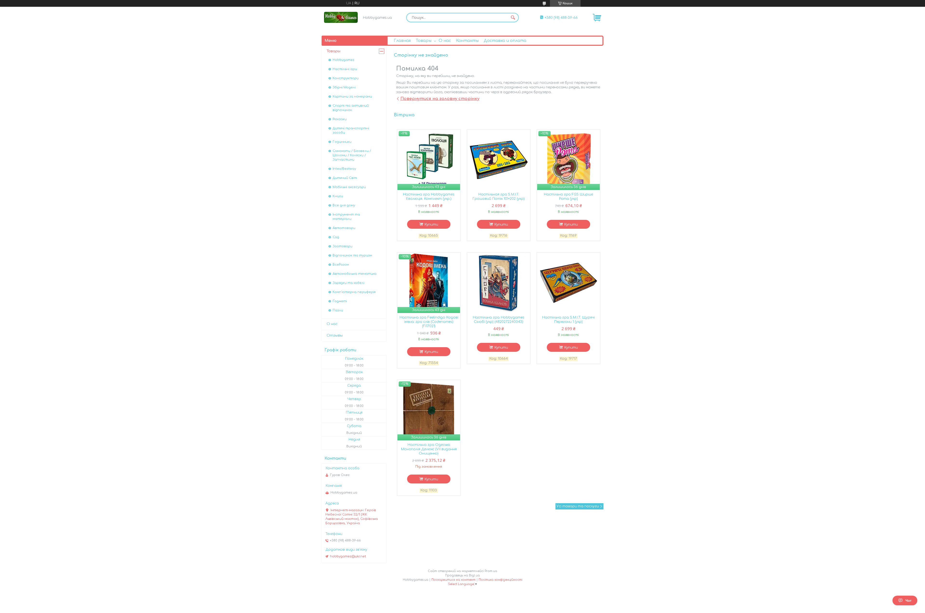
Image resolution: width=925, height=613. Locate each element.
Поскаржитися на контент (453, 579)
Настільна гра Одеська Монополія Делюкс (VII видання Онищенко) (429, 449)
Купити (431, 224)
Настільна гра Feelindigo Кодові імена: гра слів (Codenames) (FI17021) (428, 322)
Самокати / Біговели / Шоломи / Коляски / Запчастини (352, 155)
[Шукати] (513, 17)
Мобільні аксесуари (349, 187)
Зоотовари (342, 246)
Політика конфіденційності (500, 579)
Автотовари (344, 228)
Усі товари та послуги (577, 506)
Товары (423, 41)
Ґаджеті (340, 301)
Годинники (342, 141)
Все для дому (344, 205)
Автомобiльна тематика (355, 273)
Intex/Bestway (344, 168)
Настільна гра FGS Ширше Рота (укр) (568, 197)
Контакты (467, 41)
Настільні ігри (345, 69)
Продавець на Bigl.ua (462, 575)
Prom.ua (491, 571)
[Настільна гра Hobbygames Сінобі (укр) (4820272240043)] (498, 283)
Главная (402, 41)
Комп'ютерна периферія (354, 292)
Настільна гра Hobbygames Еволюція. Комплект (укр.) (429, 197)
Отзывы (335, 335)
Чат (908, 600)
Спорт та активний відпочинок (351, 108)
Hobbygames (343, 60)
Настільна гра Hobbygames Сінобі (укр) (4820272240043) (498, 320)
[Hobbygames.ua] (341, 17)
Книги (338, 196)
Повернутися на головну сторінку (439, 98)
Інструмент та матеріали (346, 217)
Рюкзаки (340, 119)
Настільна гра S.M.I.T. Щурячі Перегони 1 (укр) (568, 320)
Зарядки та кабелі (348, 283)
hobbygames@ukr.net (348, 556)
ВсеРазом (341, 264)
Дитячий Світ (345, 178)
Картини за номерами (352, 96)
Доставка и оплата (505, 41)
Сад (336, 237)
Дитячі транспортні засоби (351, 130)
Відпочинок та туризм (352, 255)
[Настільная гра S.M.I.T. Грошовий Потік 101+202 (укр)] (498, 160)
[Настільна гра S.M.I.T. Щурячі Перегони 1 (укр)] (568, 283)
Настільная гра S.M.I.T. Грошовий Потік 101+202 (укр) (498, 197)
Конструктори (346, 78)
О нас (445, 41)
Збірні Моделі (344, 87)
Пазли (338, 310)
